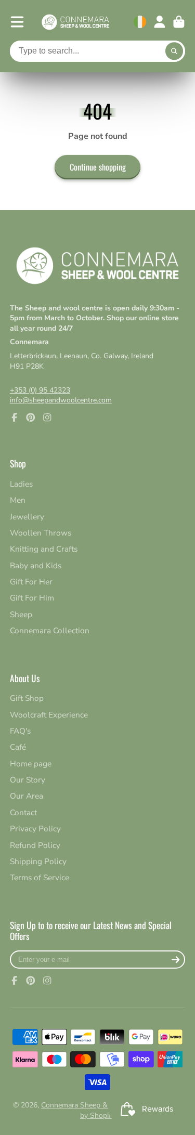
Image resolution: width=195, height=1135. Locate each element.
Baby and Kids (35, 565)
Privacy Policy (35, 828)
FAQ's (20, 730)
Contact (23, 812)
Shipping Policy (38, 861)
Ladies (21, 483)
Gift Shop (27, 698)
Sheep (21, 614)
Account (159, 22)
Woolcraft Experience (49, 714)
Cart (179, 22)
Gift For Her (31, 581)
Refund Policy (35, 845)
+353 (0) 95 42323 (40, 390)
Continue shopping (98, 167)
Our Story (27, 779)
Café (18, 746)
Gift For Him (32, 597)
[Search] (174, 51)
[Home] (75, 22)
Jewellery (27, 516)
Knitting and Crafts (43, 548)
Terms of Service (39, 877)
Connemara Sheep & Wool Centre (96, 1105)
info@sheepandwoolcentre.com (61, 400)
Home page (30, 763)
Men (17, 499)
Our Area (26, 795)
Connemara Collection (49, 630)
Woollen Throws (40, 532)
